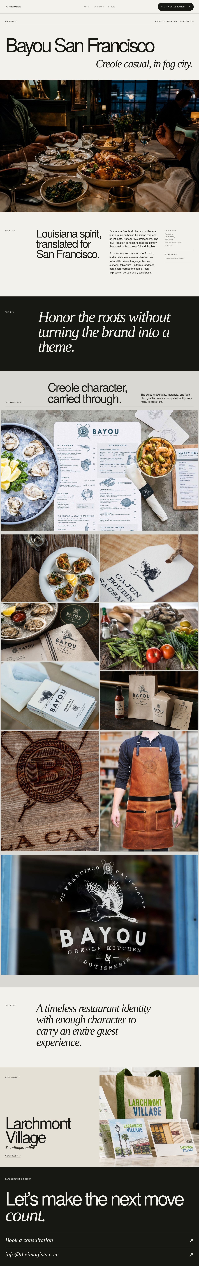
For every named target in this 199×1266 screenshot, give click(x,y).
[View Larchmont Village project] (149, 1117)
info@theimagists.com (99, 1254)
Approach (99, 7)
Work (86, 7)
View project (13, 1156)
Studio (112, 7)
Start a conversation (175, 6)
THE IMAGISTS (15, 7)
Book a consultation (99, 1240)
